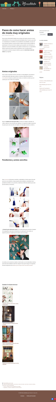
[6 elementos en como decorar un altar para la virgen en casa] (41, 57)
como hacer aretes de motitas (29, 384)
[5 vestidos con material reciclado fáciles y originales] (41, 63)
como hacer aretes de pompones (8, 385)
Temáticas (12, 8)
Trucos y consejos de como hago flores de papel (11, 386)
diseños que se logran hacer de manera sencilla (22, 265)
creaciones (7, 179)
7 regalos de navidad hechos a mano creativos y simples (48, 52)
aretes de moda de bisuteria (8, 384)
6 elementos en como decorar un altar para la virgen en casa (48, 58)
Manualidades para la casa (8, 383)
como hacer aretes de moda (19, 384)
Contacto (22, 395)
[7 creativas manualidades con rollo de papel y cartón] (41, 68)
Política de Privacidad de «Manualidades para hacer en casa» (45, 90)
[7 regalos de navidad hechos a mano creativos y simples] (41, 52)
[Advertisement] (28, 18)
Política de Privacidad (31, 395)
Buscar (50, 34)
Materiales (4, 8)
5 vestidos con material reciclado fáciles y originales (47, 63)
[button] (53, 8)
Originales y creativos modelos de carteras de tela (12, 387)
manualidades (5, 78)
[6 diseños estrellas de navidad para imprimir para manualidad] (41, 45)
